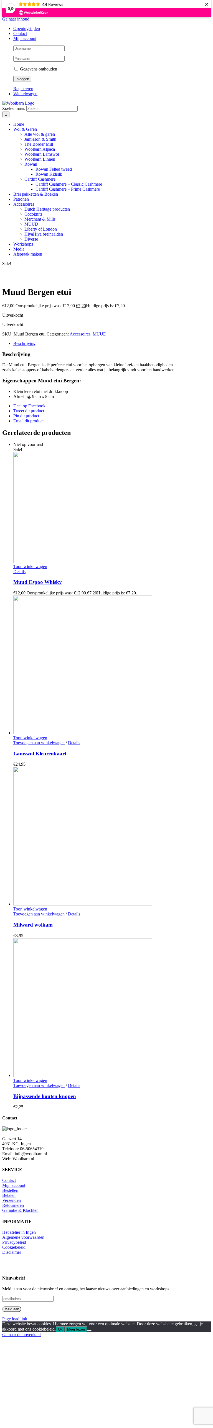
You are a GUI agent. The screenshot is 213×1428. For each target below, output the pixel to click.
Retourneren (13, 1205)
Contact (9, 1180)
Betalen (9, 1195)
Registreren (23, 88)
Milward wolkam (33, 925)
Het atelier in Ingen (19, 1232)
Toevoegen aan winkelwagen (39, 742)
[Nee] (89, 1330)
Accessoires (80, 334)
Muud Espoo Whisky (37, 582)
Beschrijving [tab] (24, 343)
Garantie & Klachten (20, 1210)
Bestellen (10, 1190)
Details (19, 571)
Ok (60, 1329)
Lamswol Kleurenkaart (39, 753)
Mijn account (13, 1185)
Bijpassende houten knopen (44, 1096)
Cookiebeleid (14, 1247)
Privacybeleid (14, 1242)
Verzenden (11, 1200)
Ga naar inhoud (15, 19)
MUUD (99, 334)
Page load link (14, 1318)
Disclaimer (11, 1252)
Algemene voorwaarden (23, 1237)
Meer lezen (76, 1329)
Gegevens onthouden (38, 69)
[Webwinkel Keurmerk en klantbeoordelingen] (14, 1264)
